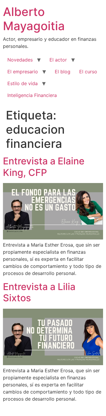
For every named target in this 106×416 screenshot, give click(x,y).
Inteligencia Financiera (32, 95)
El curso (88, 72)
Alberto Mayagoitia (34, 18)
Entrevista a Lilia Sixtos (39, 292)
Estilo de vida (22, 83)
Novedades (20, 60)
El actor (58, 60)
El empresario (22, 72)
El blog (62, 72)
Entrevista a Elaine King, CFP (44, 166)
